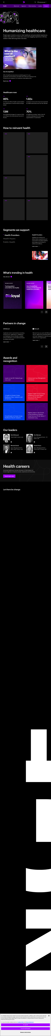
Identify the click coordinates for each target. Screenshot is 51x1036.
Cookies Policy (21, 1022)
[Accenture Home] (24, 2)
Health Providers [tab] (12, 235)
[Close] (48, 1015)
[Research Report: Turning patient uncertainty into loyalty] (12, 295)
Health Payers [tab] (9, 238)
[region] (25, 1025)
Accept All (25, 1024)
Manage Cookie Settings (25, 1032)
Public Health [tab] (9, 242)
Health (5, 6)
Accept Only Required (25, 1028)
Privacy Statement (30, 1022)
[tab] (40, 248)
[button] (9, 476)
